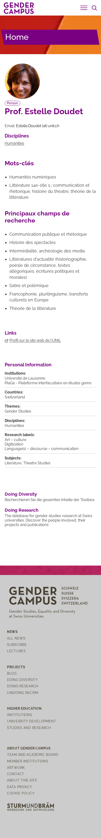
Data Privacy (19, 787)
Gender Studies (18, 411)
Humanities (14, 143)
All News (16, 638)
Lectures (16, 651)
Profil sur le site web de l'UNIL (35, 340)
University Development (31, 721)
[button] (84, 8)
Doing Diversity (21, 494)
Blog (12, 673)
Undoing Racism (22, 693)
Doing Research (21, 510)
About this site (22, 780)
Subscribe (17, 645)
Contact (15, 774)
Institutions (19, 715)
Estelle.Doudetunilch (37, 126)
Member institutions (27, 761)
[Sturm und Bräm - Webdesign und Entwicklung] (30, 806)
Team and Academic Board (32, 755)
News (12, 632)
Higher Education (24, 708)
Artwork (16, 767)
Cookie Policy (20, 793)
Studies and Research (29, 728)
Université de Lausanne (25, 378)
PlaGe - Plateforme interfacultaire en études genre (48, 383)
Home (17, 37)
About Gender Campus (29, 748)
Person (12, 103)
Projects (16, 667)
